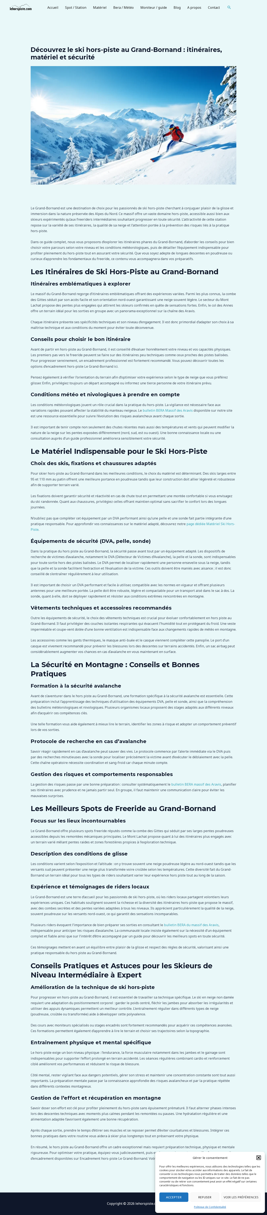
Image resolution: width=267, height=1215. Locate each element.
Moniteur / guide (153, 7)
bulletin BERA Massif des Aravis (168, 410)
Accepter (173, 1197)
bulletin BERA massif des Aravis (195, 784)
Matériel (100, 7)
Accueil (52, 7)
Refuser (204, 1197)
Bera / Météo (123, 7)
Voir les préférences (241, 1197)
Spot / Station (75, 7)
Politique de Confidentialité (210, 1207)
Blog (177, 7)
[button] (259, 1158)
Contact (214, 7)
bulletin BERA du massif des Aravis (191, 925)
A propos (194, 7)
